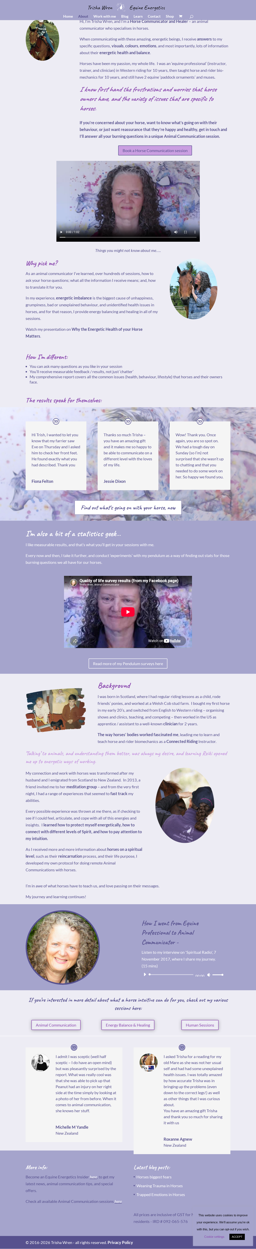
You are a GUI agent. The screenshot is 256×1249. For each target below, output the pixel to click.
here (93, 1176)
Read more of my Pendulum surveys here (128, 663)
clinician (170, 723)
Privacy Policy (120, 1242)
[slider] (216, 975)
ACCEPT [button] (237, 1236)
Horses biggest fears (154, 1176)
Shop (170, 16)
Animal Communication (56, 1025)
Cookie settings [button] (214, 1236)
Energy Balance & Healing (128, 1025)
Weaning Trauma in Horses (159, 1185)
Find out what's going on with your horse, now (128, 507)
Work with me (104, 16)
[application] (182, 975)
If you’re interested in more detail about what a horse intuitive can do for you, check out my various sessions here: (128, 1004)
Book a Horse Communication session (155, 150)
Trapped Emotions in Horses (160, 1194)
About (83, 16)
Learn (138, 16)
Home (68, 16)
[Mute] (209, 975)
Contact (154, 16)
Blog (124, 16)
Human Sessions (200, 1025)
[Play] (145, 974)
